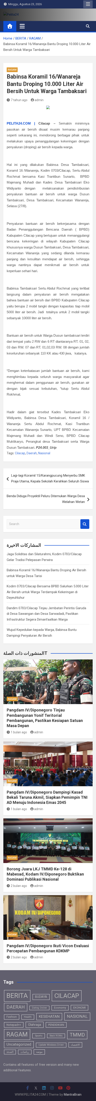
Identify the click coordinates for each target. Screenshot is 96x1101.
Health (28, 1016)
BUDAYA (41, 997)
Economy (60, 1007)
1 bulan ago (19, 732)
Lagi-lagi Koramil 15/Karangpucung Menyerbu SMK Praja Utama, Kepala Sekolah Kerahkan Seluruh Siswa (50, 478)
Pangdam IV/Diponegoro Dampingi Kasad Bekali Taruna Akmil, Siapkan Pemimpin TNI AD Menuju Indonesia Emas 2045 (47, 797)
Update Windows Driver (51, 1044)
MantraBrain (72, 1095)
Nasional (44, 453)
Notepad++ (13, 1024)
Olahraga (34, 1025)
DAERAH (15, 1007)
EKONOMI (79, 1007)
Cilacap (20, 453)
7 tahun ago (19, 100)
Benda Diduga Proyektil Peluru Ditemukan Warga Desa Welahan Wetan (46, 499)
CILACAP (66, 995)
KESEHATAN (49, 1016)
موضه (39, 1051)
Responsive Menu (88, 4)
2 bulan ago (19, 886)
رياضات (25, 1051)
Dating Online (39, 1007)
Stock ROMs (56, 1035)
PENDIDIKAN (56, 1024)
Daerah (32, 453)
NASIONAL (77, 1016)
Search (84, 524)
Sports (38, 1035)
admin (39, 100)
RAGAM (12, 69)
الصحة (9, 1051)
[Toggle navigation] (22, 26)
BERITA (17, 995)
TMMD (77, 1035)
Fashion (11, 1016)
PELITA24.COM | (21, 123)
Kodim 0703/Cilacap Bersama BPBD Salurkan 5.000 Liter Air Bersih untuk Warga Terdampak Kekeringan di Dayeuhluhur (48, 592)
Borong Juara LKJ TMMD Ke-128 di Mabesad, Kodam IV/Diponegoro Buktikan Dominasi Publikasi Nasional (45, 874)
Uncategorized (18, 1044)
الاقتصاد (75, 1044)
